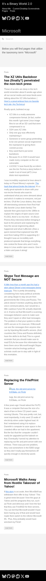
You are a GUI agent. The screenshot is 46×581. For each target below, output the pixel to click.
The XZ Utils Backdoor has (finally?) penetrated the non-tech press (22, 80)
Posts (12, 11)
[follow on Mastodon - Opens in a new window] (13, 17)
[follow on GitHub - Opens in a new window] (9, 17)
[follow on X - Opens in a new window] (22, 17)
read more (8, 256)
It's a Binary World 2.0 (17, 3)
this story (10, 492)
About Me (6, 9)
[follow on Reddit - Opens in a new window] (18, 17)
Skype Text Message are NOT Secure (21, 277)
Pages (5, 11)
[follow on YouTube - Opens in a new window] (27, 17)
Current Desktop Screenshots (26, 9)
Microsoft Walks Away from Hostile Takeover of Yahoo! (22, 483)
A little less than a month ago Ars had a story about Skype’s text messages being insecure (22, 288)
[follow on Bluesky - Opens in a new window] (4, 17)
